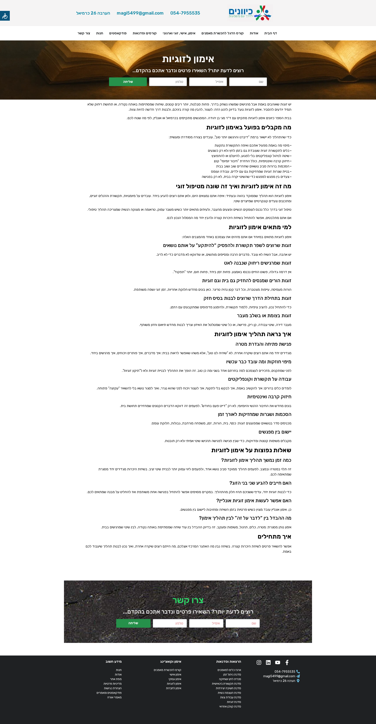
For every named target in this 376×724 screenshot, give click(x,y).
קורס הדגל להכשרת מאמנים (222, 33)
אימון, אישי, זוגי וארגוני (179, 33)
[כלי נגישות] (5, 16)
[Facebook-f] (287, 662)
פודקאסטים (118, 33)
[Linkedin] (268, 662)
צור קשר (83, 33)
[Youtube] (277, 662)
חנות (99, 33)
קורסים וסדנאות (145, 33)
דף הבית (270, 33)
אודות (254, 33)
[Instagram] (259, 662)
